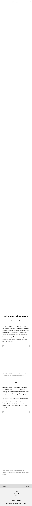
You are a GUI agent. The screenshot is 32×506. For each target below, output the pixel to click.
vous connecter (16, 503)
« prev (4, 486)
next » (28, 486)
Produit (16, 313)
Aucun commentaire (16, 320)
